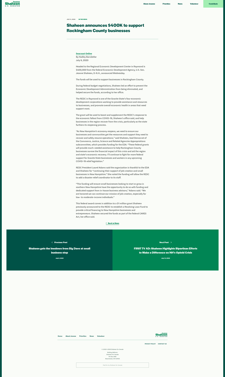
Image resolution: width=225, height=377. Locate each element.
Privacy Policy (150, 344)
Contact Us (162, 344)
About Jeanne (149, 3)
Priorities (166, 3)
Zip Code (125, 298)
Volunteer (194, 3)
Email (124, 289)
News (180, 3)
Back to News (113, 223)
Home (60, 336)
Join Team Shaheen (144, 309)
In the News (83, 19)
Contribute (213, 3)
